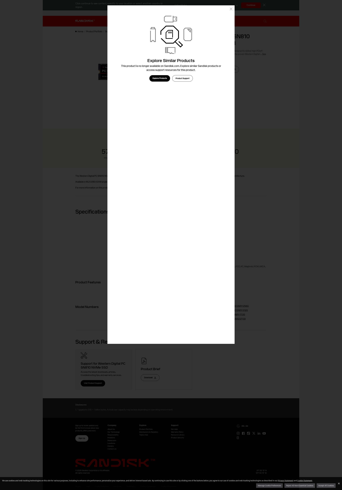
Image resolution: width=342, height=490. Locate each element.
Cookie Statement (304, 480)
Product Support (182, 78)
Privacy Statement (285, 480)
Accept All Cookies (326, 485)
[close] (231, 9)
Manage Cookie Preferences (269, 485)
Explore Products (160, 78)
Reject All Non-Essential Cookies (299, 485)
